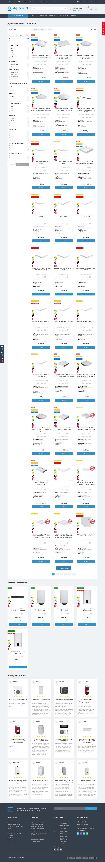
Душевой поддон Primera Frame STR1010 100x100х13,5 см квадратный (64, 429)
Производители (63, 15)
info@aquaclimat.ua (82, 824)
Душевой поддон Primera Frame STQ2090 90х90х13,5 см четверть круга (86, 376)
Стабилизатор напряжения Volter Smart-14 (41, 700)
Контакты (10, 835)
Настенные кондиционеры (38, 828)
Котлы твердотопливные (37, 839)
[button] (2, 360)
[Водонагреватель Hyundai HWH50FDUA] (18, 640)
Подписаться (91, 808)
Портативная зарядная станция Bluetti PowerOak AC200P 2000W (64, 700)
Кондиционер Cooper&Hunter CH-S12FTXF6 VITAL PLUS (18, 700)
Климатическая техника (37, 826)
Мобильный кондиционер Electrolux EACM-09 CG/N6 (41, 740)
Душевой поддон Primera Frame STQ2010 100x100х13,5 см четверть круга (41, 429)
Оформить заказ (93, 9)
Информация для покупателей (47, 15)
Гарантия (55, 1)
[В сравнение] (49, 38)
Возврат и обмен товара (14, 824)
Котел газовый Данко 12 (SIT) (41, 780)
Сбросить (12, 164)
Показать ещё (64, 568)
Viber (81, 833)
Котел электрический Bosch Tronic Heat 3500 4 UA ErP (87, 781)
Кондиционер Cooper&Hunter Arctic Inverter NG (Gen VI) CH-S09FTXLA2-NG (87, 741)
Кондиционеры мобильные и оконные (41, 831)
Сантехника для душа (25, 20)
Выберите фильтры (22, 164)
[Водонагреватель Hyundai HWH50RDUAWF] (64, 597)
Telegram (84, 833)
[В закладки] (49, 35)
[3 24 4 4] (41, 43)
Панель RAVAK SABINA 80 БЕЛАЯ (64, 481)
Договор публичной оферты (15, 833)
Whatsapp (87, 833)
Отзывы (73, 15)
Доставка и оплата (34, 1)
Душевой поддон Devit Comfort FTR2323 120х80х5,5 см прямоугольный (64, 57)
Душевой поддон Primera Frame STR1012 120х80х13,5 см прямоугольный (41, 482)
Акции (9, 842)
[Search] (65, 8)
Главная (34, 15)
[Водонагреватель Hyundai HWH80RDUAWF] (41, 597)
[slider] (9, 39)
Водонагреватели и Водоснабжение (40, 822)
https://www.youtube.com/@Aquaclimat (61, 849)
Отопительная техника (37, 824)
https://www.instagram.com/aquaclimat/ (58, 849)
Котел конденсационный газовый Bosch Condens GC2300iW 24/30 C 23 (18, 782)
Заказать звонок (77, 10)
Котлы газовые (35, 837)
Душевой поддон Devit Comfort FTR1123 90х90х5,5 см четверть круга (64, 110)
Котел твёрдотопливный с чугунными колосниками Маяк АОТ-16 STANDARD (17, 741)
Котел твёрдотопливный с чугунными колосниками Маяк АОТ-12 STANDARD (87, 701)
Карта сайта (11, 837)
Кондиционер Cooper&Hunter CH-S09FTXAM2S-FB (64, 740)
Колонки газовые (35, 841)
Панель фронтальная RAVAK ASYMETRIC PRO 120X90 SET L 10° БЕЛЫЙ (86, 110)
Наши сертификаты (45, 1)
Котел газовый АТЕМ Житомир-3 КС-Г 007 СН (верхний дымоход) (64, 781)
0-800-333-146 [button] (81, 822)
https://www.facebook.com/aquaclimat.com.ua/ (55, 849)
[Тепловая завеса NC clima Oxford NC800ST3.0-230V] (18, 597)
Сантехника (14, 20)
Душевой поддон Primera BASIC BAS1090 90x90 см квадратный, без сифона (86, 163)
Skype (78, 833)
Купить (41, 81)
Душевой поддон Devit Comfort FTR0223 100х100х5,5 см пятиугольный (86, 57)
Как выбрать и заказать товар (16, 826)
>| (74, 574)
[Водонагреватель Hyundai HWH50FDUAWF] (87, 597)
